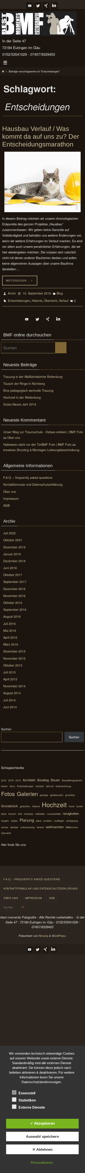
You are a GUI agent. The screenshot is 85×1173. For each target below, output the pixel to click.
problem (48, 818)
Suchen (6, 726)
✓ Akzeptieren (42, 1123)
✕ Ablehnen (42, 1149)
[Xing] (45, 5)
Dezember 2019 (14, 544)
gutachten (25, 803)
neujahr (5, 818)
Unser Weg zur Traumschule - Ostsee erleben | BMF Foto (43, 429)
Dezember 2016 (14, 586)
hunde (79, 803)
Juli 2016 (9, 621)
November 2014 (14, 683)
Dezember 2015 (14, 648)
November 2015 (14, 655)
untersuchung (27, 824)
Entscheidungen (19, 299)
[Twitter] (37, 5)
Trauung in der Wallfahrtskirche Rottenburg (33, 374)
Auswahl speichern (42, 1136)
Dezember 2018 (14, 558)
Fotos (8, 791)
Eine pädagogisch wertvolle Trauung (28, 388)
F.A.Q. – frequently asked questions (27, 475)
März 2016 (10, 642)
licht (20, 811)
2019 (18, 777)
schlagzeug (72, 818)
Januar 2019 (12, 551)
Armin (12, 293)
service (4, 824)
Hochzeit (54, 801)
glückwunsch (56, 792)
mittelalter (40, 811)
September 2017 (14, 579)
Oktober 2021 (12, 537)
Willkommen (72, 824)
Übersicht (50, 299)
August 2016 (12, 614)
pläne (39, 818)
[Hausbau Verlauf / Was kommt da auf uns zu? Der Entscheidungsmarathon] (42, 182)
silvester (14, 824)
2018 (11, 777)
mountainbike (54, 811)
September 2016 (14, 607)
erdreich (40, 783)
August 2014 (12, 690)
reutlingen (59, 818)
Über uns (13, 435)
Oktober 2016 (12, 600)
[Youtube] (29, 5)
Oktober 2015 (12, 663)
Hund (71, 803)
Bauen (55, 777)
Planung (27, 817)
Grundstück (9, 803)
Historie (37, 299)
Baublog (43, 777)
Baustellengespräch (72, 777)
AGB (6, 503)
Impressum (11, 496)
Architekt (29, 777)
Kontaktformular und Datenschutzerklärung (33, 482)
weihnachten (55, 824)
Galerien (27, 791)
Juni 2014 (10, 704)
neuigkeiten (71, 811)
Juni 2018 (10, 565)
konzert (12, 811)
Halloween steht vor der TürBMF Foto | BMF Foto (37, 442)
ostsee (14, 818)
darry (12, 783)
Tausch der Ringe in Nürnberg (24, 381)
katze (4, 811)
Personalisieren (42, 1162)
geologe (44, 792)
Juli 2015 (9, 669)
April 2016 (10, 635)
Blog (60, 293)
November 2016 (14, 593)
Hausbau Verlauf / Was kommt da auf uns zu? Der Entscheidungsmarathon (40, 136)
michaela (28, 811)
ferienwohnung (63, 783)
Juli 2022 (9, 530)
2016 (3, 777)
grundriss (70, 792)
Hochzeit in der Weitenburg (22, 395)
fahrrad (50, 783)
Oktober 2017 (12, 572)
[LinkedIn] (54, 5)
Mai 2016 (9, 628)
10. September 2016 (37, 293)
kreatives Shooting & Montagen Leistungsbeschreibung (41, 447)
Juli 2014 (9, 697)
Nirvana (43, 933)
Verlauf (63, 299)
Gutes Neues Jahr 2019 (19, 401)
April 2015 (10, 676)
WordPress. (59, 933)
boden (4, 783)
